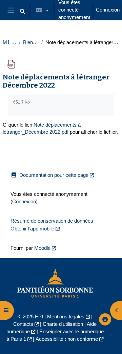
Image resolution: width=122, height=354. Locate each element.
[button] (22, 11)
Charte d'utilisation (63, 324)
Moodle (42, 248)
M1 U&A (9, 42)
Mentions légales (65, 316)
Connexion (108, 10)
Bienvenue (31, 42)
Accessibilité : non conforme (67, 339)
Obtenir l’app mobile (32, 228)
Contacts (23, 324)
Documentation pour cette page (53, 175)
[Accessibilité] (105, 319)
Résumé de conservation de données (52, 221)
